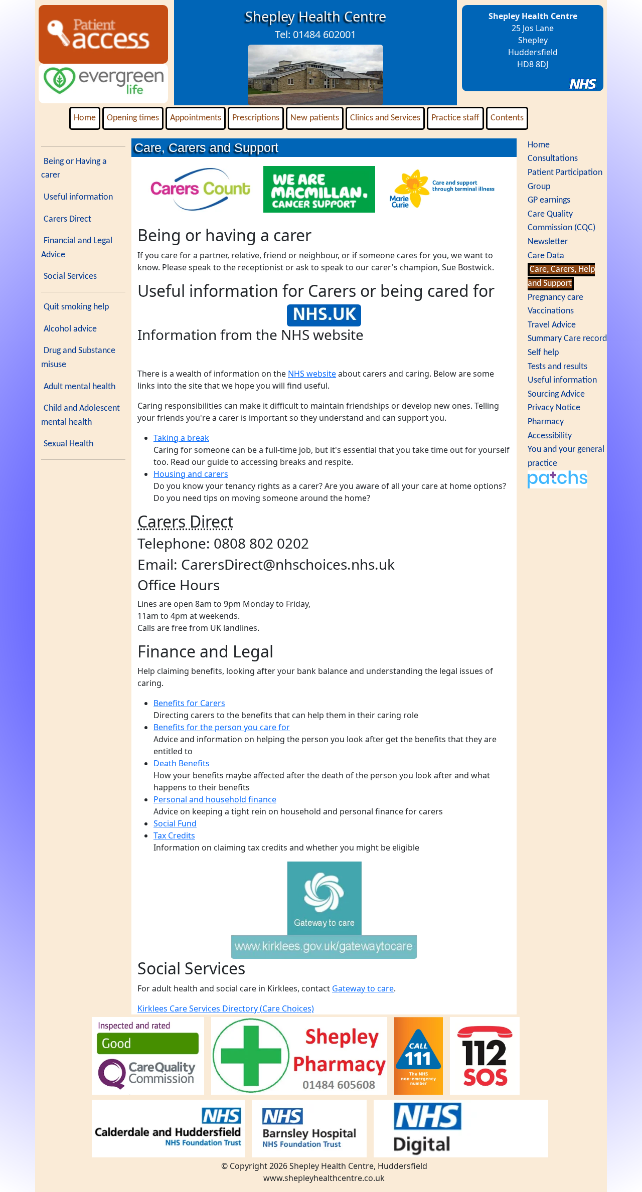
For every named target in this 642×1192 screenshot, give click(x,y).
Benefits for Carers (189, 703)
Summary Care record (567, 339)
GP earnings (549, 200)
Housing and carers (190, 473)
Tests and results (557, 367)
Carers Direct (67, 219)
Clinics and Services (385, 118)
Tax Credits (174, 835)
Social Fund (175, 823)
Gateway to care (363, 988)
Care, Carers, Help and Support (561, 276)
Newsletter (548, 242)
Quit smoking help (76, 307)
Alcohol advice (70, 329)
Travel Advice (552, 325)
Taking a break (181, 437)
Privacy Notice (554, 408)
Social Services (70, 276)
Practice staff (455, 118)
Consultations (553, 158)
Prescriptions (255, 118)
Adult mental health (79, 387)
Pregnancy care (555, 297)
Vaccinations (551, 311)
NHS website (312, 373)
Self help (543, 353)
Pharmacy (546, 422)
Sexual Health (68, 444)
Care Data (546, 256)
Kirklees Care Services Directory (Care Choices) (225, 1008)
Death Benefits (181, 763)
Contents (507, 118)
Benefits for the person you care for (221, 727)
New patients (314, 118)
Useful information (78, 197)
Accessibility (550, 436)
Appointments (195, 118)
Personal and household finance (214, 799)
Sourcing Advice (556, 394)
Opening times (133, 118)
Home (85, 118)
